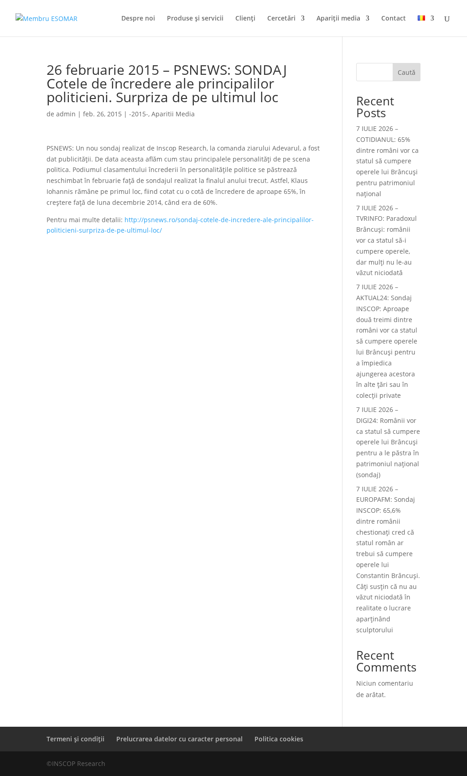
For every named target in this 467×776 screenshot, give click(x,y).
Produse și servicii (195, 18)
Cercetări (281, 18)
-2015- (138, 113)
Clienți (245, 18)
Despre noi (138, 18)
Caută (406, 72)
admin (66, 113)
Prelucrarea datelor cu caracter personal (179, 738)
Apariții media (338, 18)
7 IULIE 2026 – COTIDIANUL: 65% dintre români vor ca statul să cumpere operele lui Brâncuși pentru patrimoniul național (387, 161)
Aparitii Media (173, 113)
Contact (393, 18)
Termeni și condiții (75, 738)
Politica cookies (278, 738)
